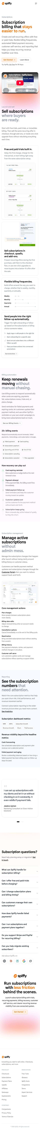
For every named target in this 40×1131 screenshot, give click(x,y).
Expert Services (27, 1092)
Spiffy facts (26, 1081)
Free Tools (25, 1074)
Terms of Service (7, 1117)
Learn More (24, 60)
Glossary (25, 1077)
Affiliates (5, 1088)
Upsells (4, 1085)
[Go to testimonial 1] (18, 821)
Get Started (8, 60)
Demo (24, 1088)
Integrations (26, 1085)
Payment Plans (7, 1081)
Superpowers (6, 1096)
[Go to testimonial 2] (20, 821)
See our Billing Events (10, 423)
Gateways (5, 1092)
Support (24, 1096)
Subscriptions (6, 1077)
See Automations (10, 354)
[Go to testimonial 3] (22, 821)
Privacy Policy (6, 1113)
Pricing (4, 1100)
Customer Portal (8, 572)
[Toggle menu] (36, 3)
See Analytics (7, 711)
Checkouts (5, 1074)
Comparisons (6, 1109)
